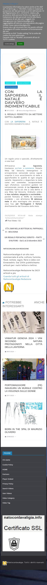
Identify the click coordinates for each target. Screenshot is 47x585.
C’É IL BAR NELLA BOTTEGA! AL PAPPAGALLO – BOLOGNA (24, 230)
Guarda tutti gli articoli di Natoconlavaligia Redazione (17, 277)
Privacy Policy (8, 484)
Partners (6, 474)
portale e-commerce (24, 168)
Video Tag (6, 503)
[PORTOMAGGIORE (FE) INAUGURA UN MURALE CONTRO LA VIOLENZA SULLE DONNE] (23, 360)
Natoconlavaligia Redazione (27, 111)
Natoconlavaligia (11, 87)
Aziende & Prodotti (24, 83)
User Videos (7, 493)
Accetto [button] (20, 44)
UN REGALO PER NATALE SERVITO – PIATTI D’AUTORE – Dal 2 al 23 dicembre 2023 (23, 239)
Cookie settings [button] (9, 44)
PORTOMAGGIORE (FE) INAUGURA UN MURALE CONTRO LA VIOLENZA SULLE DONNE (23, 388)
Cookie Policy (8, 465)
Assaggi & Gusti (10, 83)
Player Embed (8, 479)
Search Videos (8, 488)
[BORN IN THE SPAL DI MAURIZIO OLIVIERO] (23, 404)
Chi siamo (6, 460)
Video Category (8, 498)
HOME (5, 469)
